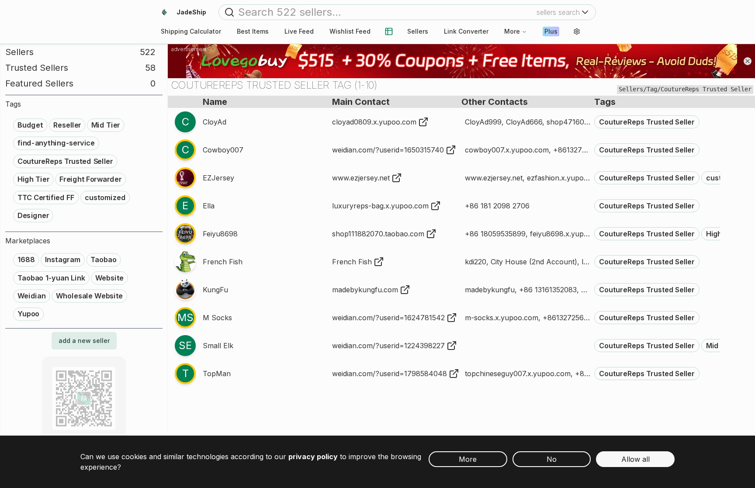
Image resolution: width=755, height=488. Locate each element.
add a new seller (84, 340)
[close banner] (748, 61)
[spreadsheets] (388, 31)
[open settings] (576, 31)
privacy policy (313, 456)
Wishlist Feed (350, 31)
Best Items (253, 31)
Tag (652, 89)
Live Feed (299, 31)
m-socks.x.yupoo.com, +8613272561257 (532, 317)
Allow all (635, 459)
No (552, 459)
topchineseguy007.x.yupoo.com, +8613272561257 (548, 373)
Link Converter (466, 31)
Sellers (417, 31)
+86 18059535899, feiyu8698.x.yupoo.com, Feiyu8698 (556, 233)
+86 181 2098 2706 (497, 205)
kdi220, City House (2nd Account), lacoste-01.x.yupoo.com (563, 261)
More (512, 31)
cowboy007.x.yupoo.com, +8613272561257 (537, 149)
